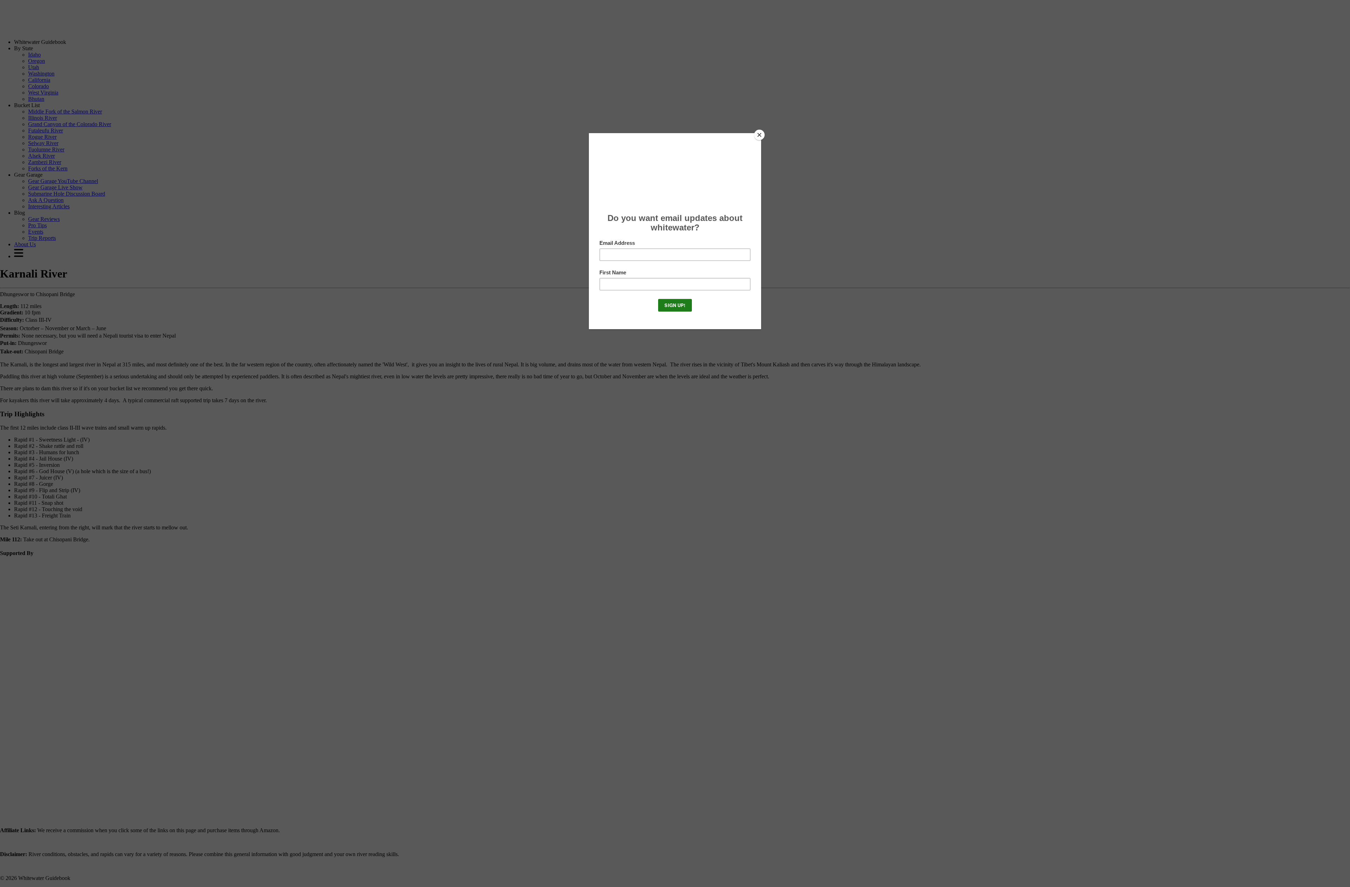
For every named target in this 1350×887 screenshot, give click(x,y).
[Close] (759, 135)
